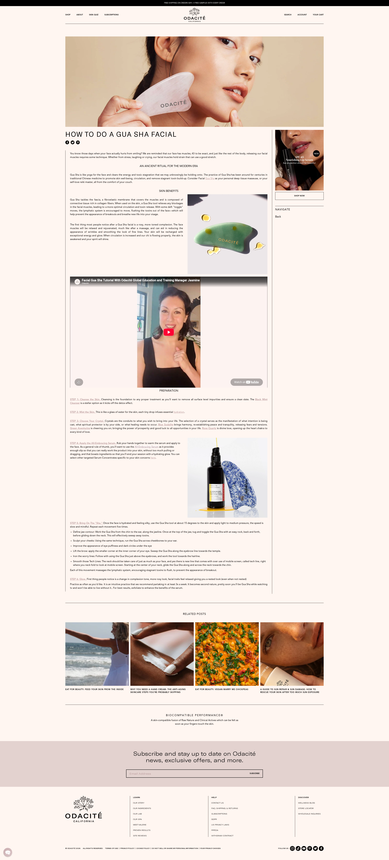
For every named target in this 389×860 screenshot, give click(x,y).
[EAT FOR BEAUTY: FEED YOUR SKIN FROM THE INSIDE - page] (97, 654)
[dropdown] (67, 15)
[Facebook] (67, 142)
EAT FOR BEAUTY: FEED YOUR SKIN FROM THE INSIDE (94, 689)
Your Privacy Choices (210, 848)
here (153, 458)
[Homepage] (194, 15)
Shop (67, 15)
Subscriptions (111, 15)
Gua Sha (209, 178)
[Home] (83, 809)
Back (278, 216)
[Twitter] (72, 142)
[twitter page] (315, 848)
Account (302, 15)
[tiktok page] (298, 848)
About (79, 15)
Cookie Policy (143, 848)
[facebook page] (321, 848)
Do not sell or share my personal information (175, 848)
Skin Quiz (93, 15)
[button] (7, 852)
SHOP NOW (299, 196)
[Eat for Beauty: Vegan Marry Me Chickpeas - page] (227, 654)
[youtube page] (303, 848)
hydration (179, 412)
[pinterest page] (309, 848)
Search (287, 15)
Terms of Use (111, 848)
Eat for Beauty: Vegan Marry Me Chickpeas (221, 689)
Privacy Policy (127, 848)
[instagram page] (292, 848)
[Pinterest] (78, 142)
